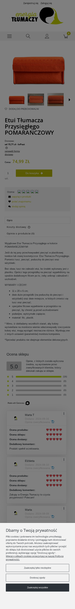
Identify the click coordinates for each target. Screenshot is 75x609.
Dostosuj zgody (37, 577)
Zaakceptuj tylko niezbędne (37, 568)
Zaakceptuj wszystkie (37, 587)
